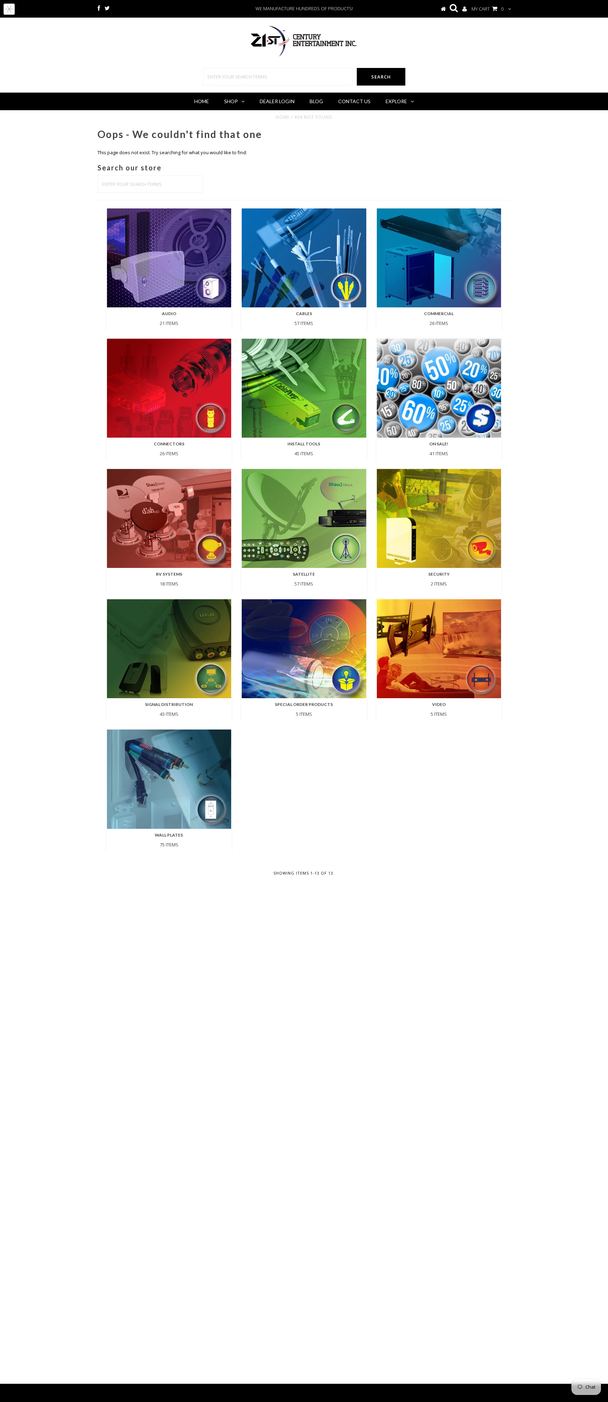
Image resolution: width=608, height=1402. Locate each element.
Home (201, 101)
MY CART (487, 9)
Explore (396, 101)
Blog (316, 101)
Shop (231, 101)
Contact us (354, 101)
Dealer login (277, 101)
